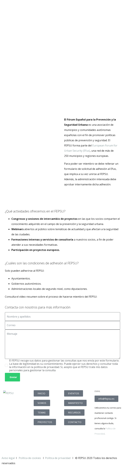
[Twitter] (107, 445)
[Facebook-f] (99, 445)
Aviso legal (8, 458)
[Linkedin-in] (116, 445)
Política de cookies (30, 458)
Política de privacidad (57, 458)
